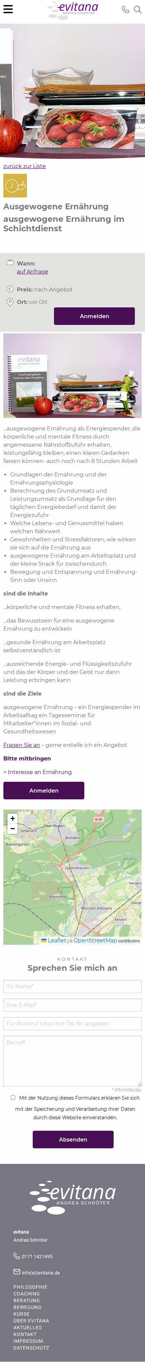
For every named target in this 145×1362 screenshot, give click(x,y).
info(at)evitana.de (41, 1272)
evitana (72, 12)
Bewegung (27, 1307)
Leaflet (56, 940)
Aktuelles (27, 1327)
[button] (12, 819)
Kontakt (25, 1334)
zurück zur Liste (24, 166)
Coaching (26, 1294)
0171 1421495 (37, 1256)
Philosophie (30, 1287)
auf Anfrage (32, 271)
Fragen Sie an (21, 745)
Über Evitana (31, 1321)
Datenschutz (31, 1348)
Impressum (28, 1341)
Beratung (26, 1300)
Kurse (21, 1314)
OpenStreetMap (95, 940)
